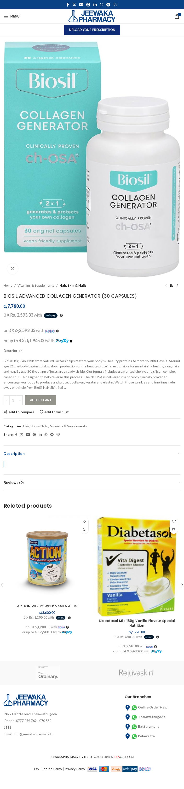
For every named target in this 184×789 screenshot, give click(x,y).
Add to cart (41, 400)
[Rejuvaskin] (136, 673)
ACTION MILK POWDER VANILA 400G (47, 606)
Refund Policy (51, 769)
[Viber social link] (115, 4)
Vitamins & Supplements (35, 285)
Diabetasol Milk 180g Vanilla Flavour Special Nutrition (137, 623)
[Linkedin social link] (95, 4)
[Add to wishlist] (84, 521)
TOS (35, 769)
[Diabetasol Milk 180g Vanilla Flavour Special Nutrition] (136, 565)
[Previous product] (166, 285)
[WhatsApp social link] (101, 4)
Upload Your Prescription (92, 30)
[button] (84, 529)
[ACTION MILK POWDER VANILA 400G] (47, 558)
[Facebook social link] (68, 4)
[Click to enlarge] (12, 268)
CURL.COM (124, 756)
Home (8, 285)
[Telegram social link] (108, 4)
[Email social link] (81, 4)
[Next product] (177, 285)
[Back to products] (172, 285)
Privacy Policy (75, 769)
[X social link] (74, 4)
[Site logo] (92, 16)
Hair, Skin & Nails (72, 285)
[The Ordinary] (48, 673)
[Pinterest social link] (88, 4)
